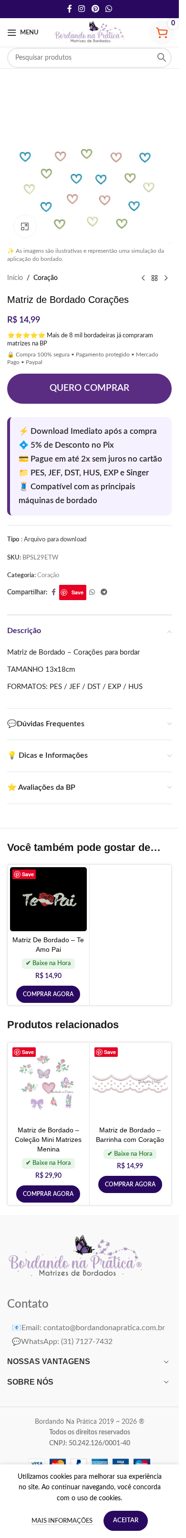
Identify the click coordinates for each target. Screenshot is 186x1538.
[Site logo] (89, 32)
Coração (45, 278)
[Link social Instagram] (81, 8)
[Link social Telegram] (104, 592)
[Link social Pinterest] (95, 8)
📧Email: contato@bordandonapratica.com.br (88, 1328)
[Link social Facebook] (69, 8)
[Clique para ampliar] (25, 226)
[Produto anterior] (143, 278)
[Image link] (76, 1256)
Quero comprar (89, 388)
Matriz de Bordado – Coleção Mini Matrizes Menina (48, 1139)
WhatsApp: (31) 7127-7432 (62, 1341)
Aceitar (125, 1520)
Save (77, 592)
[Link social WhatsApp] (108, 8)
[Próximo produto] (166, 278)
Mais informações (62, 1521)
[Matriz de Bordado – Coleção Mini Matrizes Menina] (48, 1083)
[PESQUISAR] (162, 58)
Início (15, 278)
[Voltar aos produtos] (154, 278)
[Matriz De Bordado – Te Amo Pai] (48, 899)
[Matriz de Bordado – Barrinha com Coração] (130, 1083)
